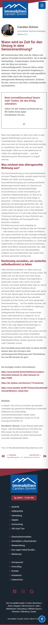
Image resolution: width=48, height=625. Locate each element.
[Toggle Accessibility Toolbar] (42, 619)
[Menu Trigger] (42, 5)
